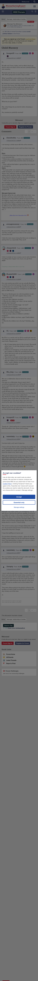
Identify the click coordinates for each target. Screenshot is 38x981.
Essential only (19, 502)
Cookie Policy (7, 484)
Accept (19, 497)
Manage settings (19, 507)
